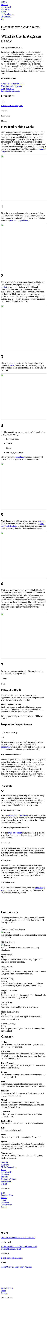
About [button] (3, 12)
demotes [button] (41, 521)
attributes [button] (4, 287)
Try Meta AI (6, 16)
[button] (4, 2)
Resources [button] (5, 9)
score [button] (12, 365)
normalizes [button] (19, 457)
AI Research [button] (6, 7)
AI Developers (7, 14)
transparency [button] (6, 747)
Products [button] (4, 4)
